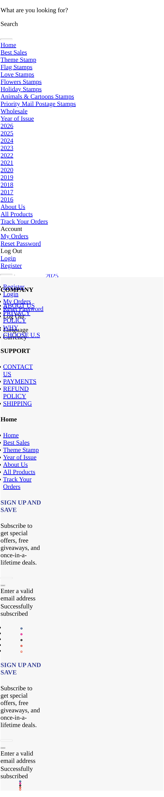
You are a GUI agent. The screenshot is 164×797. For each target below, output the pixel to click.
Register (11, 265)
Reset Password (21, 243)
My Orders (14, 236)
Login (8, 258)
